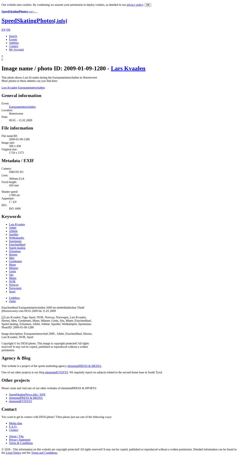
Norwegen (15, 288)
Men (11, 258)
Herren (13, 254)
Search (13, 36)
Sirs (11, 274)
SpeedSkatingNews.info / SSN (27, 394)
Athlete (13, 231)
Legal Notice (13, 452)
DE (8, 29)
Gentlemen (15, 261)
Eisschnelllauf (17, 244)
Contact (13, 46)
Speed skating (17, 247)
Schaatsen (15, 251)
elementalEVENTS (56, 372)
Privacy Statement (19, 439)
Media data (15, 423)
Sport (12, 291)
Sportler (13, 234)
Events (13, 39)
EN (3, 29)
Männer (13, 268)
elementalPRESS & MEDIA (84, 366)
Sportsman (15, 241)
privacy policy (135, 4)
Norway (14, 284)
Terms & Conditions (21, 443)
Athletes (14, 42)
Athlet (12, 227)
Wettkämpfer (16, 237)
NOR (12, 281)
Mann (12, 264)
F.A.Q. (13, 426)
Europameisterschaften (31, 87)
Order (12, 301)
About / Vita (16, 436)
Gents (12, 271)
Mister (12, 278)
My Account (16, 49)
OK (148, 5)
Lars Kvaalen (128, 68)
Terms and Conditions (44, 452)
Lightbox (14, 297)
